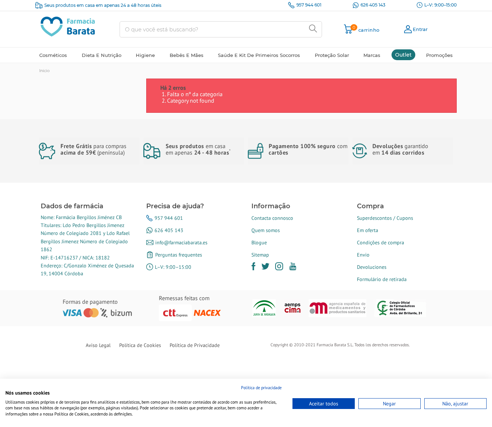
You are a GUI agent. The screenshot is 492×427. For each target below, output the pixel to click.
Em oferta (367, 230)
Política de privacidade (261, 387)
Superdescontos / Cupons (385, 218)
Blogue (259, 242)
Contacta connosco (272, 218)
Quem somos (265, 230)
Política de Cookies (140, 345)
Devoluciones (371, 267)
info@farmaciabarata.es (181, 242)
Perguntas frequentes (178, 255)
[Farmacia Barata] (68, 26)
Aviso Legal (98, 345)
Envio (363, 255)
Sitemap (260, 255)
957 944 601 (308, 5)
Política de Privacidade (195, 345)
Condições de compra (380, 242)
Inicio (44, 70)
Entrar (420, 29)
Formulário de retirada (382, 279)
